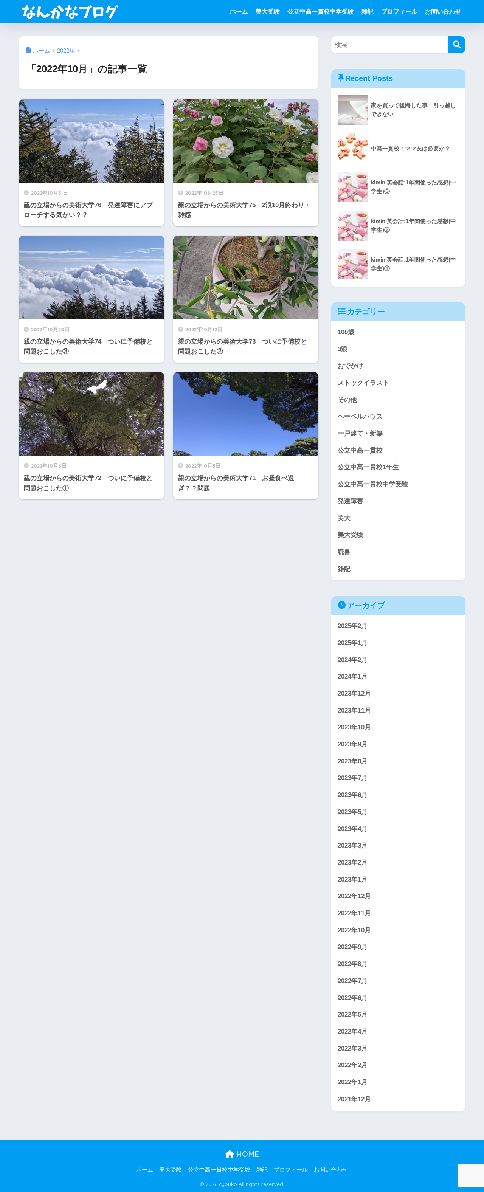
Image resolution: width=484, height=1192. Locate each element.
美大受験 (268, 11)
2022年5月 (353, 1014)
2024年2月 (353, 659)
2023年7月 (353, 777)
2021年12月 (354, 1099)
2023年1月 (353, 879)
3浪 (342, 349)
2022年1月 (353, 1082)
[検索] (456, 44)
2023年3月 (353, 845)
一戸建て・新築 (360, 433)
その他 (347, 399)
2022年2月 (353, 1065)
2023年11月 (354, 710)
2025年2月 (353, 625)
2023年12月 (354, 693)
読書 (344, 551)
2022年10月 (354, 930)
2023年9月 (353, 744)
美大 (344, 518)
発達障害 (350, 501)
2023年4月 (353, 828)
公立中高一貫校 (360, 450)
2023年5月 (353, 811)
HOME (246, 1154)
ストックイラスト (363, 382)
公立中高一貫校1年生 (368, 467)
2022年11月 (354, 913)
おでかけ (350, 365)
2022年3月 (353, 1048)
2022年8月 (353, 963)
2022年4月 (353, 1031)
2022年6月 (353, 997)
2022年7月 (353, 980)
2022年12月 (354, 896)
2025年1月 (353, 642)
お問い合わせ (443, 11)
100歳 (346, 332)
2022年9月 (353, 946)
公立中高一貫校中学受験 (320, 11)
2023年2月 (353, 862)
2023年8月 (353, 761)
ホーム (239, 11)
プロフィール (399, 11)
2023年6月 (353, 794)
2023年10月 (354, 727)
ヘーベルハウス (360, 416)
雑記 (367, 11)
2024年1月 (353, 676)
